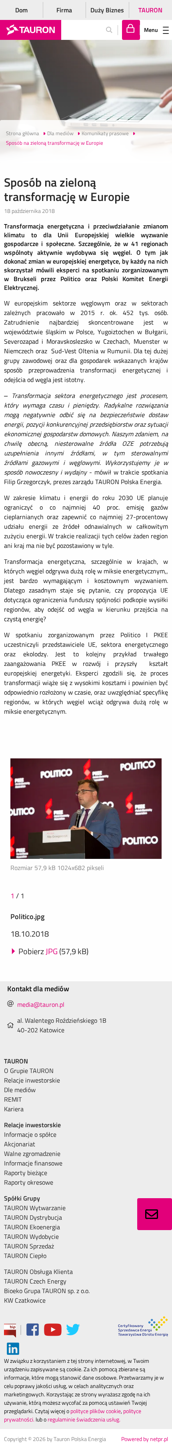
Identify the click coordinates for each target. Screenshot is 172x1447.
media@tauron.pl (40, 1004)
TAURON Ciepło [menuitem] (25, 1255)
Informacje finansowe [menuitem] (33, 1163)
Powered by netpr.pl (144, 1439)
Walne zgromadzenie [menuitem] (32, 1153)
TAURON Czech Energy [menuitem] (35, 1281)
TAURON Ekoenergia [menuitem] (32, 1227)
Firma (64, 10)
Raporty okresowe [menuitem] (28, 1182)
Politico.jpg (27, 916)
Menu (151, 30)
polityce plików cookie (95, 1411)
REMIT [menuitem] (13, 1099)
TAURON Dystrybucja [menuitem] (33, 1217)
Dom (21, 10)
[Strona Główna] (30, 30)
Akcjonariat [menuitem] (19, 1144)
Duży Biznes (107, 10)
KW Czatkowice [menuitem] (25, 1300)
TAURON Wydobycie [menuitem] (31, 1236)
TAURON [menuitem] (16, 1061)
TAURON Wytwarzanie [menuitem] (35, 1208)
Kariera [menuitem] (14, 1109)
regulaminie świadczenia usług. (84, 1419)
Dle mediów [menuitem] (20, 1090)
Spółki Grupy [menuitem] (22, 1198)
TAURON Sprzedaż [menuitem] (29, 1246)
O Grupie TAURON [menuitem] (29, 1070)
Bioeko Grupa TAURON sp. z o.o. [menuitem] (47, 1290)
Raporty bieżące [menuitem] (25, 1172)
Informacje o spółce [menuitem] (30, 1134)
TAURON (150, 10)
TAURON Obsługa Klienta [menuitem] (38, 1271)
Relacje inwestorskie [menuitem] (32, 1080)
